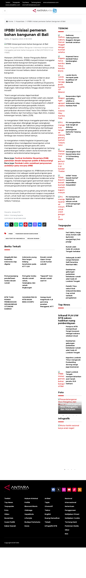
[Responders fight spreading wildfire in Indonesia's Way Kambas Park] (61, 107)
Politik (27, 502)
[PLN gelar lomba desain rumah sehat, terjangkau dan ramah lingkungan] (29, 272)
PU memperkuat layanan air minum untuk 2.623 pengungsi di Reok (73, 201)
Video (6, 514)
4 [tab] (73, 415)
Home (11, 21)
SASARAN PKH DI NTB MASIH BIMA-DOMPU (29, 299)
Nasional (68, 498)
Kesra (27, 526)
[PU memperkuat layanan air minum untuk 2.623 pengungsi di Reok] (61, 208)
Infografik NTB (51, 526)
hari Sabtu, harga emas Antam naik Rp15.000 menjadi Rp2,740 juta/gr (73, 237)
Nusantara (20, 21)
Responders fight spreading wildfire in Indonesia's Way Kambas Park (73, 101)
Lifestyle (28, 518)
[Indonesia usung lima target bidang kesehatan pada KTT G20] (29, 253)
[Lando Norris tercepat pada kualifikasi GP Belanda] (61, 84)
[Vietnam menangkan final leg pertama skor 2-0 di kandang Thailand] (61, 160)
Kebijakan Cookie (72, 518)
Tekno (47, 510)
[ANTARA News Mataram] (45, 10)
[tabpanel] (70, 406)
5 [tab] (76, 415)
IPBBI (11, 233)
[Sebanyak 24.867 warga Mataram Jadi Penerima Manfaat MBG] (61, 261)
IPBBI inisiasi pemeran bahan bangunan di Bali (46, 21)
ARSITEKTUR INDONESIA (15, 238)
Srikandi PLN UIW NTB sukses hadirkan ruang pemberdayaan (68, 319)
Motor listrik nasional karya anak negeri (68, 461)
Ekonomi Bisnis (31, 506)
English (48, 514)
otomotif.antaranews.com (31, 5)
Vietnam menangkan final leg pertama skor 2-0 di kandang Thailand (73, 154)
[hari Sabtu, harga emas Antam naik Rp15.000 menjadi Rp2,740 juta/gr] (61, 236)
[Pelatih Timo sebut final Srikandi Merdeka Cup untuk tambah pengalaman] (61, 289)
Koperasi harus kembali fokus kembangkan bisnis (72, 60)
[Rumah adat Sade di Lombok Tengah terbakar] (61, 250)
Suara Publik (9, 522)
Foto (61, 392)
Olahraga (28, 510)
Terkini (7, 2)
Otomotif (49, 506)
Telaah (48, 522)
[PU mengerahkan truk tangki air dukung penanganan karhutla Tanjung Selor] (61, 134)
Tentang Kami (36, 2)
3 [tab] (70, 415)
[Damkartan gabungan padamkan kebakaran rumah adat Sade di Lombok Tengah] (61, 273)
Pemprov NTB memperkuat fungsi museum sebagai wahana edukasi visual (73, 331)
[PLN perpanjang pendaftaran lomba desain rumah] (11, 272)
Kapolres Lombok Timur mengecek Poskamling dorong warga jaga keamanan (73, 362)
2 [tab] (66, 415)
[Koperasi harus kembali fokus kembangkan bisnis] (61, 64)
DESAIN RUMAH (33, 238)
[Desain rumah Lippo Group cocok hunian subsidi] (47, 253)
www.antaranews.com (51, 2)
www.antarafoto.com (12, 5)
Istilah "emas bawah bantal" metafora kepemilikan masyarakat (72, 180)
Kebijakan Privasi (72, 514)
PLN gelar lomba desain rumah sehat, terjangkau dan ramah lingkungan (29, 282)
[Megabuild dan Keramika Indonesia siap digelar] (11, 253)
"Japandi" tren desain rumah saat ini (46, 278)
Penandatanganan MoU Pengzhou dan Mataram (70, 407)
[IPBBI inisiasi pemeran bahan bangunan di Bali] (70, 312)
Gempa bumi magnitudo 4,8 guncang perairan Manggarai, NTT (47, 302)
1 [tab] (63, 415)
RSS (66, 534)
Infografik (64, 418)
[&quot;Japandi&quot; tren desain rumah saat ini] (47, 272)
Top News (25, 2)
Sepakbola (29, 514)
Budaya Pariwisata (32, 522)
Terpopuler (16, 2)
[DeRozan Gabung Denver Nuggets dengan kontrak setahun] (61, 44)
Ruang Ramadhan (52, 518)
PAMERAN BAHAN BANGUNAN (27, 233)
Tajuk (47, 502)
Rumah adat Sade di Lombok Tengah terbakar (73, 249)
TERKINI (63, 28)
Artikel (47, 498)
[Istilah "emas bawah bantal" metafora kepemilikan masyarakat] (61, 184)
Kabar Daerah (10, 526)
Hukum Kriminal (31, 498)
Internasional (70, 502)
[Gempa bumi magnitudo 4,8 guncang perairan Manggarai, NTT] (47, 294)
